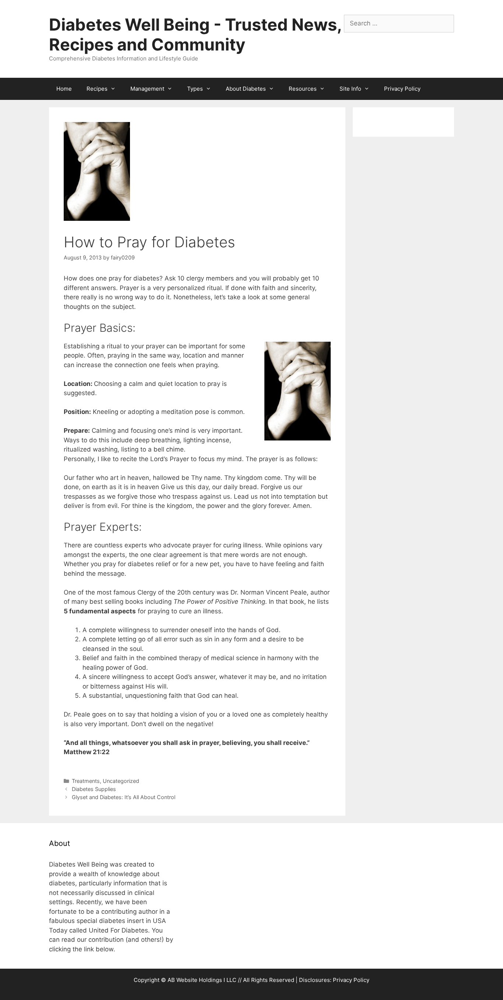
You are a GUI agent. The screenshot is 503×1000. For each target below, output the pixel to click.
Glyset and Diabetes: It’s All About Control (123, 797)
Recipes (97, 88)
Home (64, 88)
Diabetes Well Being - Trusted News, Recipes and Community (195, 34)
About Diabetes (246, 88)
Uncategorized (121, 781)
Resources (303, 88)
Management (147, 88)
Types (195, 88)
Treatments (86, 781)
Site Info (350, 88)
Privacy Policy (402, 88)
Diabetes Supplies (94, 789)
